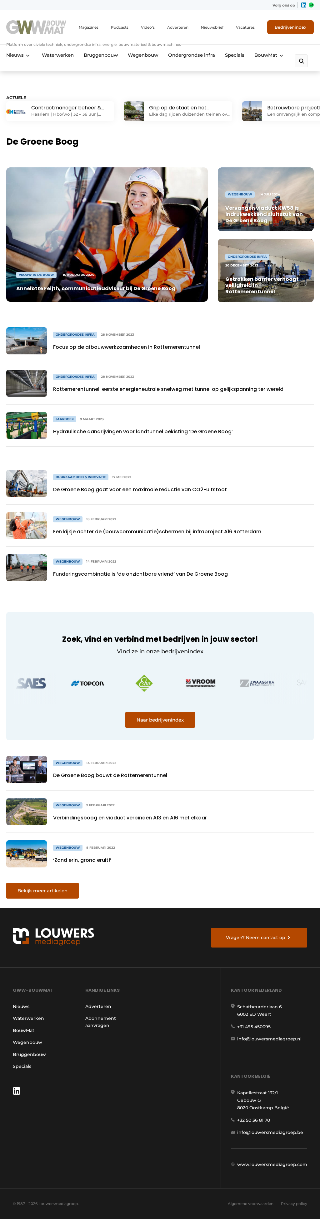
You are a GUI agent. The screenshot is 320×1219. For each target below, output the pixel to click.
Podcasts (119, 27)
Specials (234, 55)
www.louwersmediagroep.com (272, 1164)
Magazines (88, 27)
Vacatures (245, 27)
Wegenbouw (143, 55)
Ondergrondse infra (191, 55)
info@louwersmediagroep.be (270, 1132)
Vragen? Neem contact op (255, 937)
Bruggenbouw (101, 55)
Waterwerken (58, 55)
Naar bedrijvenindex (160, 720)
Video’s (148, 27)
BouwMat (265, 55)
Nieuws (15, 55)
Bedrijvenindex (290, 27)
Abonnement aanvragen (100, 1021)
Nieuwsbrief (212, 27)
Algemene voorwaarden (250, 1203)
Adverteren (177, 27)
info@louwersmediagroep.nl (269, 1039)
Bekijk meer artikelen (43, 891)
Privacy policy (294, 1203)
